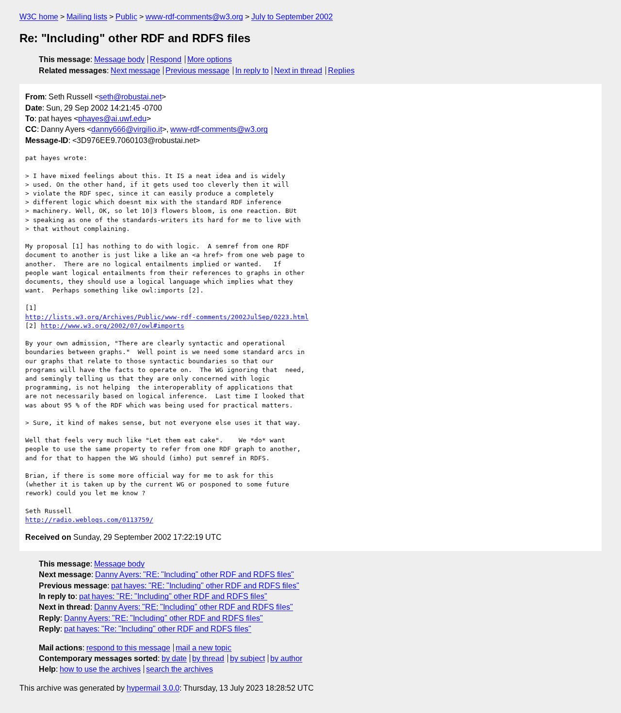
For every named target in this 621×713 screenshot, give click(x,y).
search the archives (179, 669)
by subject (247, 658)
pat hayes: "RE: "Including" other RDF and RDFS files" (205, 586)
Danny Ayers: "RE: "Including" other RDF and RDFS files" (194, 574)
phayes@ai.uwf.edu (112, 118)
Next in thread (298, 70)
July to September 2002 (292, 17)
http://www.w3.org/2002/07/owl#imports (112, 325)
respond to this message (128, 648)
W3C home (38, 17)
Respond (165, 59)
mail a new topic (203, 648)
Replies (341, 70)
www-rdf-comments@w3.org (194, 17)
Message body (119, 59)
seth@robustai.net (130, 97)
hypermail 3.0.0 (153, 688)
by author (286, 658)
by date (174, 658)
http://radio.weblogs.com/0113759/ (89, 519)
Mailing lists (86, 17)
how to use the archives (100, 669)
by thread (208, 658)
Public (126, 17)
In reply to (252, 70)
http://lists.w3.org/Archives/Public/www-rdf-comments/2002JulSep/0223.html (167, 317)
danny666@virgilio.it (126, 129)
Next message (135, 70)
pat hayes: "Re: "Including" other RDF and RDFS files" (157, 629)
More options (209, 59)
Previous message (197, 70)
